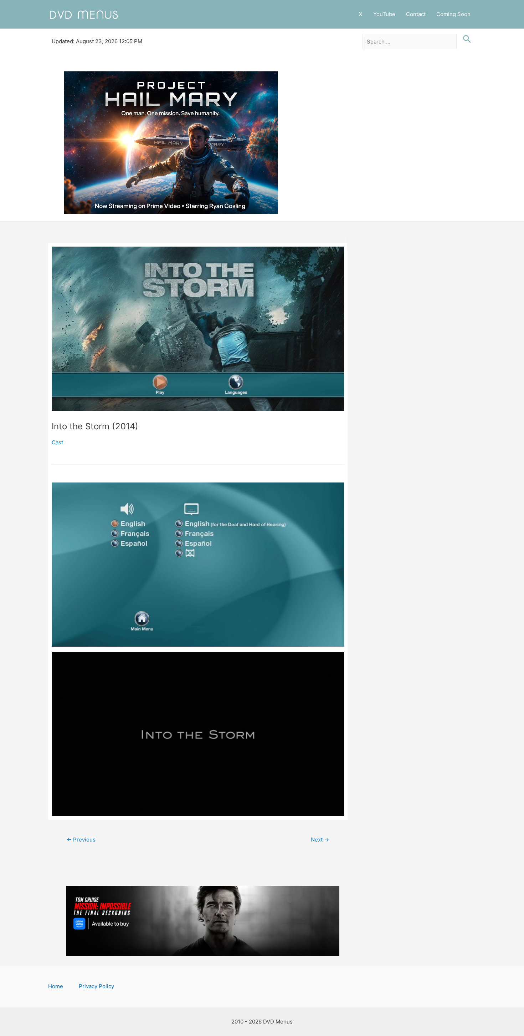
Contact (416, 14)
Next (320, 839)
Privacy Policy (96, 986)
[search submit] (465, 39)
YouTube (384, 14)
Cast (57, 442)
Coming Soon (453, 14)
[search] (410, 42)
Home (55, 986)
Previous (81, 839)
